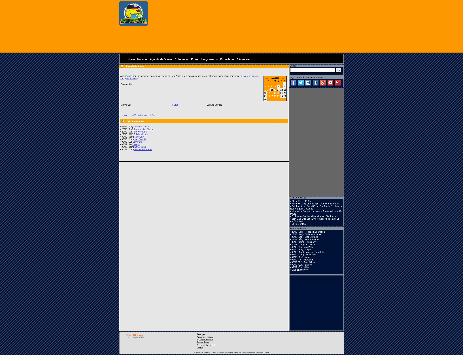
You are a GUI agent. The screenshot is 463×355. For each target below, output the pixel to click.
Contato (200, 348)
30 (265, 99)
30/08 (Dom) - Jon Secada (304, 244)
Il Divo (175, 105)
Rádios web (244, 59)
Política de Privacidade (206, 345)
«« (267, 78)
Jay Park (137, 142)
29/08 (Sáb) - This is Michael (306, 239)
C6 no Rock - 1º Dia (301, 201)
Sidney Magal (140, 132)
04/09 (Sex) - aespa (301, 249)
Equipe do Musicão (205, 339)
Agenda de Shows (161, 59)
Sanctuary (139, 137)
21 (281, 93)
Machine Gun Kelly (143, 149)
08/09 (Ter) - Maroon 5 (302, 259)
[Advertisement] (246, 26)
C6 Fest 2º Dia (299, 224)
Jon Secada (140, 139)
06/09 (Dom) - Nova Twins (304, 254)
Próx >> (155, 115)
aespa (136, 144)
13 (278, 90)
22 (285, 93)
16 (265, 93)
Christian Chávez (141, 126)
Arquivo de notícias (205, 337)
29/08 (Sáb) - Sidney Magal (305, 237)
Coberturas (182, 59)
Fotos (194, 59)
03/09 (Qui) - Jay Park (302, 247)
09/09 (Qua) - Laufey (302, 265)
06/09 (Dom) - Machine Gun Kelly (308, 252)
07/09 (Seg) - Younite (302, 257)
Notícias (142, 59)
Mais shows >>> (300, 270)
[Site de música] (133, 25)
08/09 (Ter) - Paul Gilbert (304, 262)
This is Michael (141, 134)
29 (285, 96)
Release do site (203, 342)
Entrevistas (227, 59)
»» (283, 78)
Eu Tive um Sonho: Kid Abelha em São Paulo (314, 216)
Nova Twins (140, 147)
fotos (245, 76)
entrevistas (131, 78)
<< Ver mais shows (139, 115)
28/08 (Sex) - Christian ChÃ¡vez (307, 234)
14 (281, 90)
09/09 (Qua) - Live (300, 267)
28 (281, 96)
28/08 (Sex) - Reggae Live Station (308, 232)
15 (285, 90)
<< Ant (124, 115)
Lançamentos (209, 59)
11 (272, 90)
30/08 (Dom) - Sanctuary (304, 242)
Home (131, 59)
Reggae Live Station (143, 129)
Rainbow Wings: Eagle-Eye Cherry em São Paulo (316, 203)
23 (265, 96)
